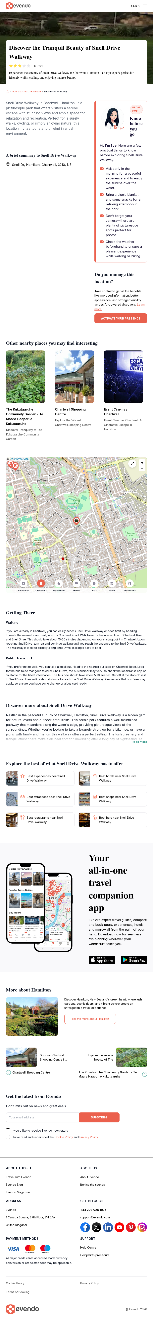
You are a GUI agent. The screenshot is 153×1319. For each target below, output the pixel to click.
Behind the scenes (92, 1184)
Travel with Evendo (18, 1177)
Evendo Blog (14, 1184)
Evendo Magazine (18, 1192)
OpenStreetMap (19, 458)
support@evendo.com (95, 1217)
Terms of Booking (17, 1292)
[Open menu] (145, 6)
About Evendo (89, 1177)
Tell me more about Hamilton (90, 1018)
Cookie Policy (64, 1137)
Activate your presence (120, 318)
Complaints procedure (95, 1255)
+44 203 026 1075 (93, 1209)
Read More (139, 741)
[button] (76, 521)
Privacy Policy (88, 1137)
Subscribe (99, 1117)
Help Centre (88, 1247)
